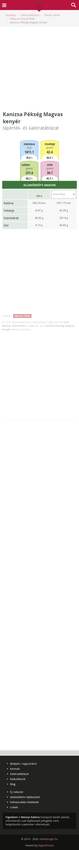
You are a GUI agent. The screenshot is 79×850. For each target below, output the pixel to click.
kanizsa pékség (22, 316)
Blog (12, 784)
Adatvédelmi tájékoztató (25, 797)
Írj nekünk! (16, 792)
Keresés (15, 769)
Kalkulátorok (17, 779)
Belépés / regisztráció (23, 763)
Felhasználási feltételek (24, 802)
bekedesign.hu (49, 839)
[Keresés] (73, 5)
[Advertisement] (39, 69)
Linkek (14, 807)
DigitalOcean (46, 845)
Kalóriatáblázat (19, 774)
